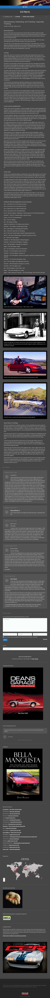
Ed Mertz (24, 16)
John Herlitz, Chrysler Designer (16, 809)
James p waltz (5, 849)
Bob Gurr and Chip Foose (15, 813)
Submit (5, 639)
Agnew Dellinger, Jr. (15, 510)
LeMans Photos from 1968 (15, 830)
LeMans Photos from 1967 (15, 834)
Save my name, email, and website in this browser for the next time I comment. (21, 637)
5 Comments (17, 16)
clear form (45, 639)
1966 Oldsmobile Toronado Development (22, 843)
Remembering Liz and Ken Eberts (15, 824)
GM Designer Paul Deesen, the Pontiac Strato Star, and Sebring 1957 (23, 836)
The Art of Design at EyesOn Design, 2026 (17, 826)
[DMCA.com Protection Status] (7, 920)
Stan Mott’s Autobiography (15, 849)
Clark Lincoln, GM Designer (15, 811)
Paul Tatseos (13, 579)
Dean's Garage (35, 658)
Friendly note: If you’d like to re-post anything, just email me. (14, 935)
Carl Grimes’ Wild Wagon (14, 838)
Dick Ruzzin (5, 826)
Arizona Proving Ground (10, 817)
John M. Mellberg (6, 832)
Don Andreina (5, 809)
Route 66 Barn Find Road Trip (16, 822)
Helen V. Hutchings (30, 16)
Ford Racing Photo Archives (15, 820)
